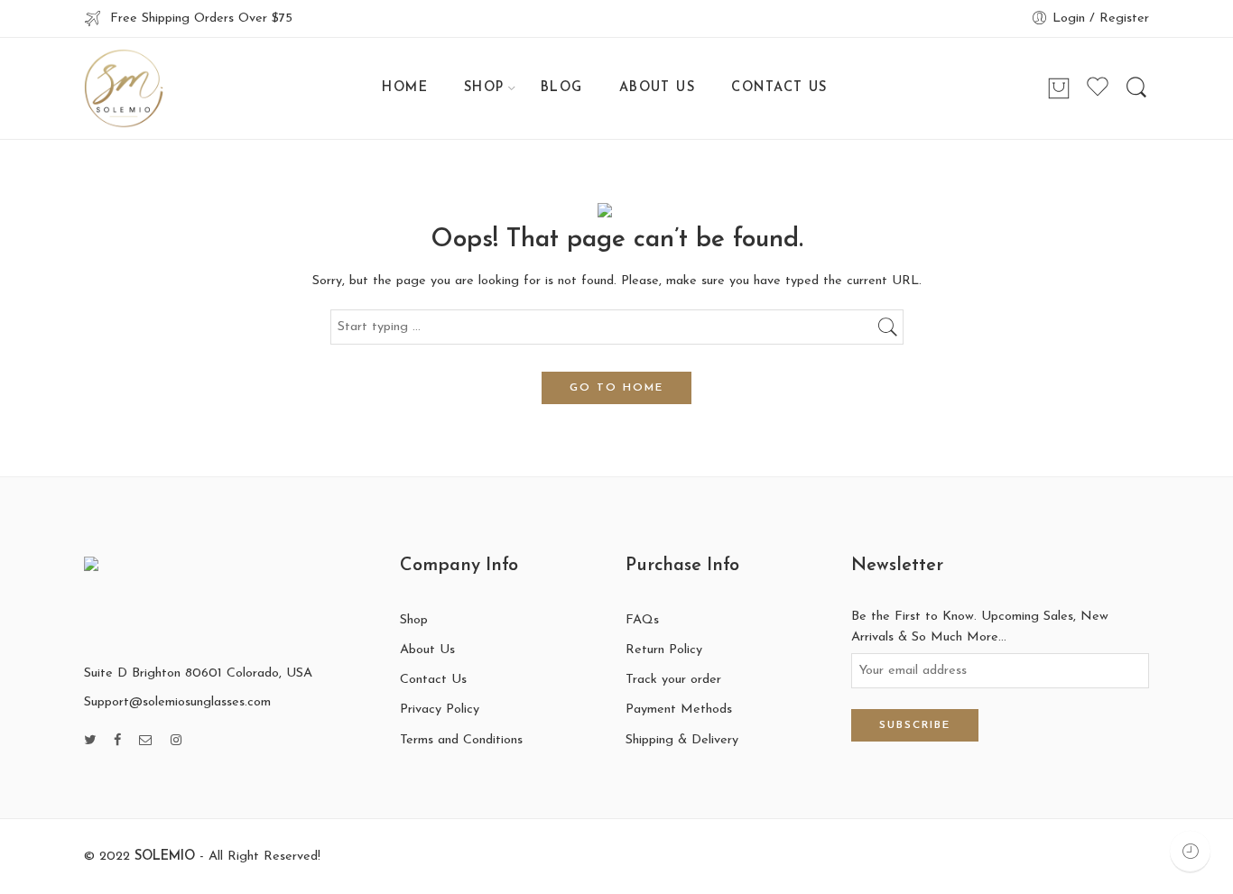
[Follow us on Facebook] (117, 741)
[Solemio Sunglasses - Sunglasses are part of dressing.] (123, 88)
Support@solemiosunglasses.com (177, 702)
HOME (405, 88)
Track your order (673, 680)
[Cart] (1058, 88)
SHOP (484, 88)
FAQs (642, 620)
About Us (427, 650)
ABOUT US (657, 88)
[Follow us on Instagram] (176, 741)
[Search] (1136, 88)
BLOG (562, 88)
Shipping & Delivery (682, 740)
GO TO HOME (616, 387)
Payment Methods (679, 709)
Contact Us (433, 680)
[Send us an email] (146, 741)
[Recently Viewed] (1190, 851)
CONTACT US (779, 88)
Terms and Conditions (461, 740)
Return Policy (664, 650)
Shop (414, 620)
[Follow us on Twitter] (90, 741)
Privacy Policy (439, 709)
